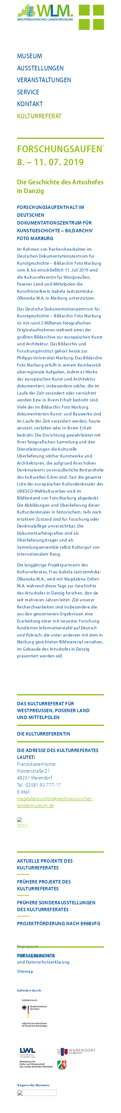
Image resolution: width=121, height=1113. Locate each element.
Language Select (98, 24)
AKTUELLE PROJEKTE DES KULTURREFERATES (45, 864)
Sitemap (25, 971)
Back (98, 10)
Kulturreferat (39, 115)
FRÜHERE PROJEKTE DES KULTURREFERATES (44, 885)
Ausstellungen (40, 68)
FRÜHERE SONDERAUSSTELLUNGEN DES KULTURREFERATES (56, 905)
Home (84, 10)
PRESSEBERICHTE (36, 955)
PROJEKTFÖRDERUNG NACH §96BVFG (58, 923)
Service (28, 92)
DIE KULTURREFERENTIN (43, 733)
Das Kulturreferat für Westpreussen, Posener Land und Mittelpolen (53, 710)
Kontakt (30, 103)
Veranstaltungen (44, 79)
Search (84, 24)
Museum (29, 55)
